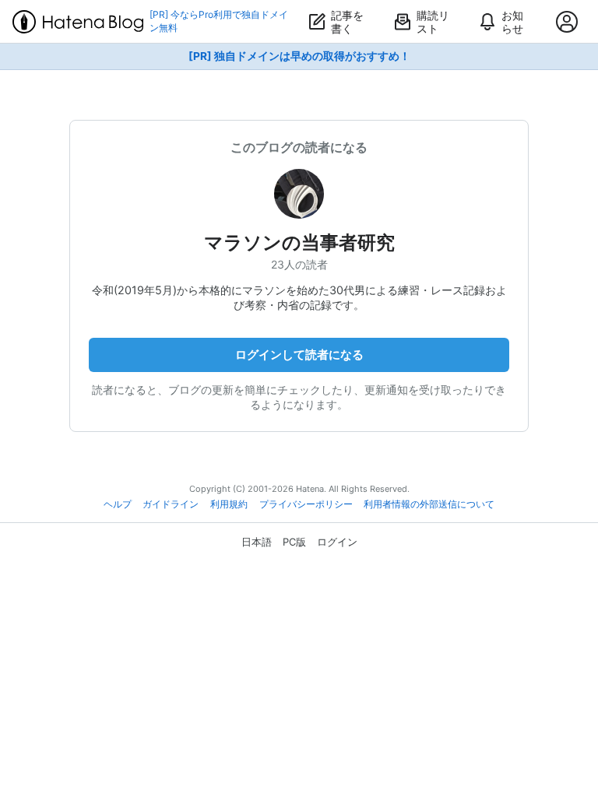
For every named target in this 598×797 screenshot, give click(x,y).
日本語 (256, 541)
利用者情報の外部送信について (429, 504)
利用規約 (229, 504)
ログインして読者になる (299, 354)
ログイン (337, 541)
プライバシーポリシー (306, 504)
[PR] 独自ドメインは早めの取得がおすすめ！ (299, 56)
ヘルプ (118, 504)
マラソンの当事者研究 (299, 242)
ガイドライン (170, 504)
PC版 (294, 541)
